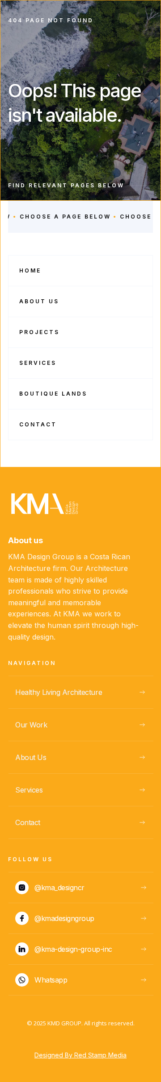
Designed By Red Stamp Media (80, 1055)
